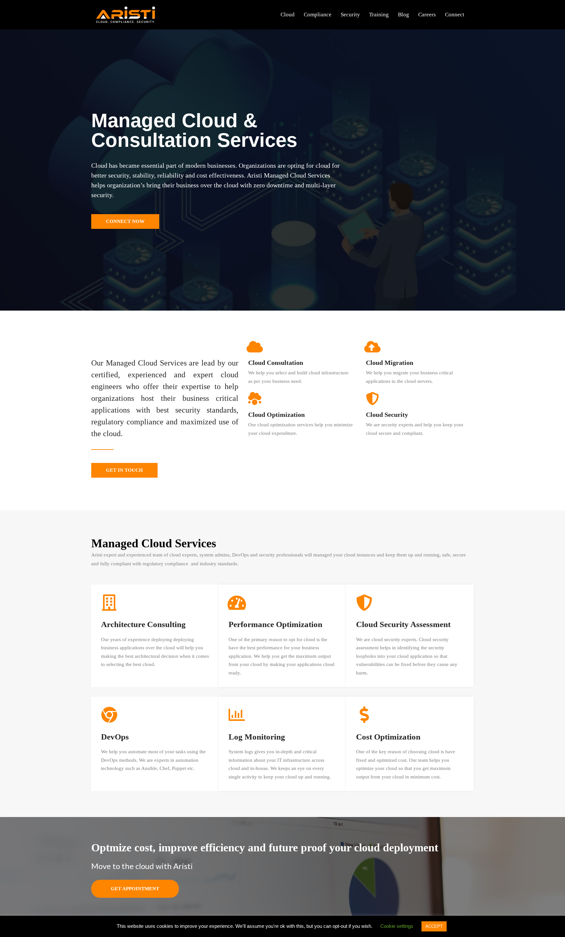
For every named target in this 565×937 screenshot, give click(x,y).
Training (379, 14)
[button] (125, 221)
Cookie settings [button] (396, 926)
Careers (427, 14)
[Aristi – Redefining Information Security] (125, 14)
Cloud (288, 14)
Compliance (318, 14)
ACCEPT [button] (434, 926)
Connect (454, 14)
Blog (403, 14)
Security (350, 14)
